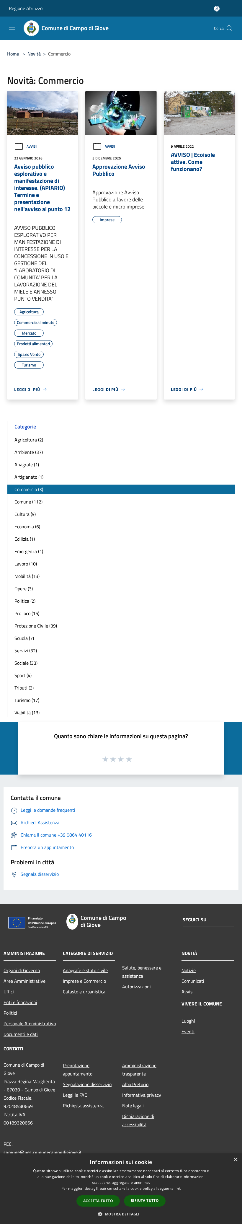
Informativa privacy (141, 1094)
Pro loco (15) (26, 613)
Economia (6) (27, 526)
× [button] (235, 1160)
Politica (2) (24, 600)
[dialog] (121, 1188)
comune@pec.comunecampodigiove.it (43, 1152)
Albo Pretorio (135, 1084)
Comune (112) (28, 501)
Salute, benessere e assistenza (141, 971)
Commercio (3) (28, 489)
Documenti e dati (21, 1034)
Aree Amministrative (24, 981)
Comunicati (193, 981)
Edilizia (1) (24, 538)
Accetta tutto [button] (98, 1200)
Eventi (188, 1031)
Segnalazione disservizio (87, 1084)
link (178, 1188)
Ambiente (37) (28, 452)
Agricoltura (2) (28, 439)
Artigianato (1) (28, 476)
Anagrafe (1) (26, 464)
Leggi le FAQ (75, 1094)
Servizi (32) (25, 650)
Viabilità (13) (27, 712)
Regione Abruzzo (25, 8)
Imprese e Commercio (84, 981)
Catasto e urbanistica (84, 991)
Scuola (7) (24, 638)
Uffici (9, 991)
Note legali (133, 1105)
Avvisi (32, 146)
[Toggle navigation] (11, 27)
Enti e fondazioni (20, 1002)
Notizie (189, 970)
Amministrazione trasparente (139, 1069)
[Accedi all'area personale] (217, 9)
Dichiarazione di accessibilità (138, 1120)
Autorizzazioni (136, 986)
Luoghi (188, 1020)
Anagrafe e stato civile (85, 970)
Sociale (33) (25, 662)
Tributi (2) (24, 687)
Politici (10, 1012)
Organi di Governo (22, 970)
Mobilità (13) (27, 576)
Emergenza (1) (28, 551)
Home (13, 53)
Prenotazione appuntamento (77, 1069)
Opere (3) (23, 588)
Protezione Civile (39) (35, 625)
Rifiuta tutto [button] (145, 1200)
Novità (34, 53)
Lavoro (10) (25, 563)
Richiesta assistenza (83, 1105)
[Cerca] (229, 28)
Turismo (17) (26, 700)
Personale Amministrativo (30, 1023)
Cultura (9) (25, 514)
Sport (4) (23, 675)
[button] (120, 1214)
